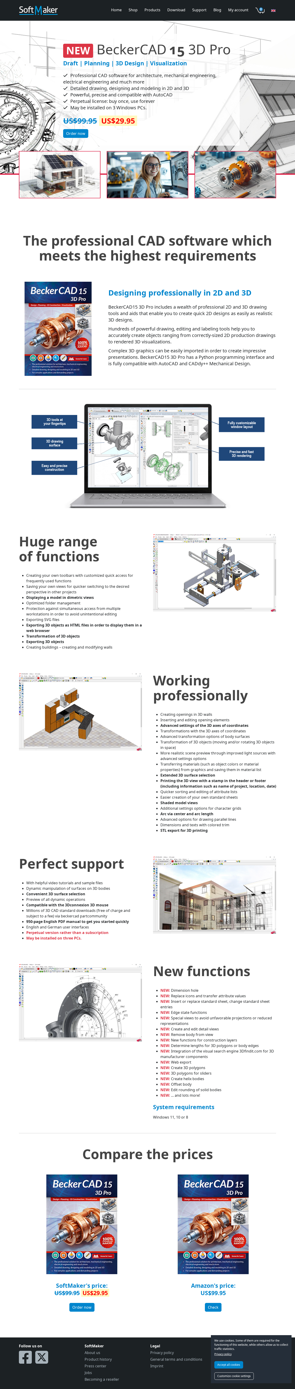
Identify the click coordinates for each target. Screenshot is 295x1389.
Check (213, 1307)
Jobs (88, 1372)
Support (199, 9)
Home (116, 9)
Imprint (156, 1366)
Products (152, 9)
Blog (217, 9)
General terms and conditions (176, 1359)
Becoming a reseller (102, 1379)
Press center (95, 1366)
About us (92, 1352)
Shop (133, 9)
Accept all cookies (228, 1365)
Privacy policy (223, 1354)
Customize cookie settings (234, 1376)
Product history (98, 1359)
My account (238, 9)
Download (176, 9)
